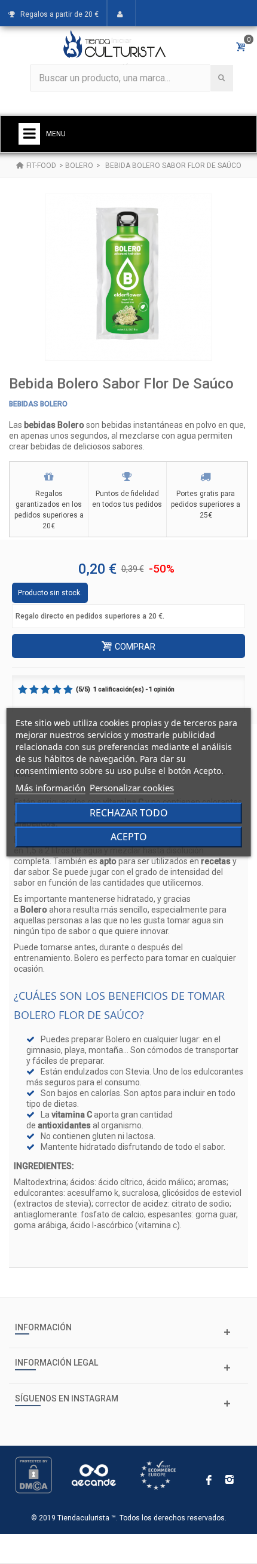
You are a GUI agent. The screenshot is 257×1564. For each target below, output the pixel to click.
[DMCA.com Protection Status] (33, 1474)
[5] (68, 690)
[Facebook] (209, 1481)
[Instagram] (229, 1481)
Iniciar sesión (121, 53)
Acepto (129, 836)
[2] (34, 690)
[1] (22, 690)
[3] (45, 690)
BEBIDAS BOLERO (38, 404)
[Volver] (19, 165)
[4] (57, 690)
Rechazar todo (129, 812)
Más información (50, 788)
